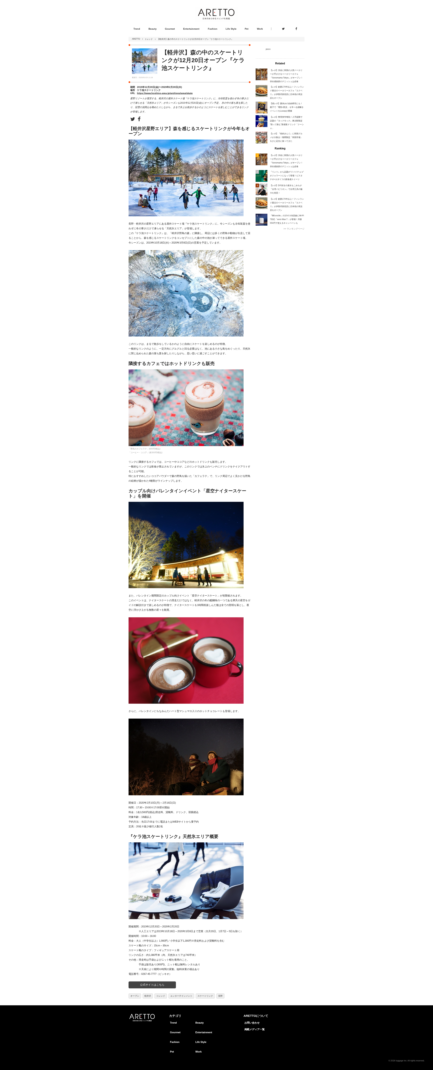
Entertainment (191, 28)
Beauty (153, 28)
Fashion (212, 28)
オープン (134, 996)
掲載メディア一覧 (254, 1029)
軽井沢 (147, 996)
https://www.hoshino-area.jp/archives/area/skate (165, 93)
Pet (246, 28)
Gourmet (170, 28)
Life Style (231, 28)
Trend (136, 28)
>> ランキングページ (293, 228)
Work (260, 28)
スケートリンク (205, 996)
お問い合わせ (252, 1022)
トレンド (149, 39)
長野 (220, 996)
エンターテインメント (181, 996)
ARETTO (136, 39)
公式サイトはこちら (152, 984)
